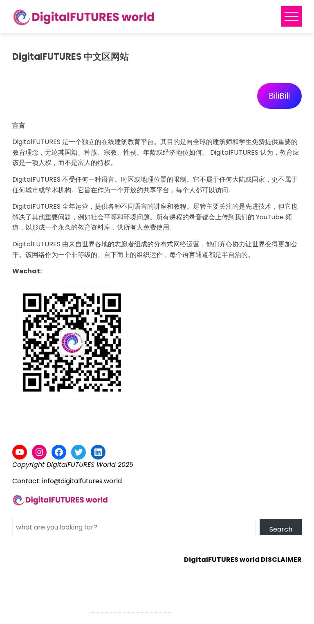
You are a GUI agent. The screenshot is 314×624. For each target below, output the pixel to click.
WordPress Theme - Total (130, 608)
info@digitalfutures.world (82, 481)
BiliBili (279, 95)
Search (280, 529)
